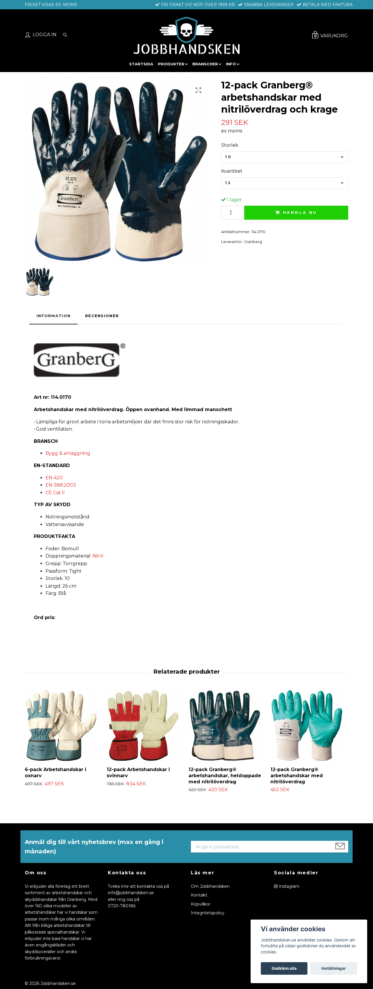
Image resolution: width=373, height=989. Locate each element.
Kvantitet (231, 171)
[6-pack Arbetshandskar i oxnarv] (63, 725)
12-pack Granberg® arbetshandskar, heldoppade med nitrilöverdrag (225, 775)
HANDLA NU (300, 212)
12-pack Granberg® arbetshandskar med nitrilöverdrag (296, 775)
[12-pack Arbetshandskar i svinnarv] (145, 725)
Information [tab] (53, 316)
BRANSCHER (205, 64)
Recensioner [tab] (102, 316)
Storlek (229, 145)
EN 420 (54, 477)
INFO (231, 64)
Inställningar (333, 968)
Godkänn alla (284, 968)
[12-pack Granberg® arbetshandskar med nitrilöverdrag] (309, 725)
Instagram (288, 886)
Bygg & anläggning (67, 453)
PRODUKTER (171, 64)
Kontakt (199, 895)
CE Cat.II (55, 492)
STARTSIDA (141, 64)
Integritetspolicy (207, 912)
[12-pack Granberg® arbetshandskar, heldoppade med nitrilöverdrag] (227, 725)
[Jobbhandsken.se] (186, 35)
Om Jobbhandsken (210, 886)
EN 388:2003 (60, 485)
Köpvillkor (200, 904)
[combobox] (284, 157)
